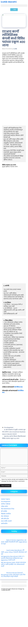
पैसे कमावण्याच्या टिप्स (7, 509)
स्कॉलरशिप (4, 523)
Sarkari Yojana (5, 499)
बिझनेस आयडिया (6, 514)
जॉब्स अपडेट (4, 506)
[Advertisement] (14, 81)
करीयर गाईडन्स (5, 504)
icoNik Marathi (9, 1)
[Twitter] (15, 594)
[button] (14, 5)
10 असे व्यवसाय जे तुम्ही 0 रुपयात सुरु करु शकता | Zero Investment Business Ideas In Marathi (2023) (13, 432)
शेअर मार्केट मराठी (6, 521)
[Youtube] (3, 594)
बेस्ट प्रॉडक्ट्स (5, 516)
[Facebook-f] (11, 594)
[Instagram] (7, 594)
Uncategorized (8, 427)
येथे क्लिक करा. (18, 387)
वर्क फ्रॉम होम (5, 519)
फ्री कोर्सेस (4, 511)
